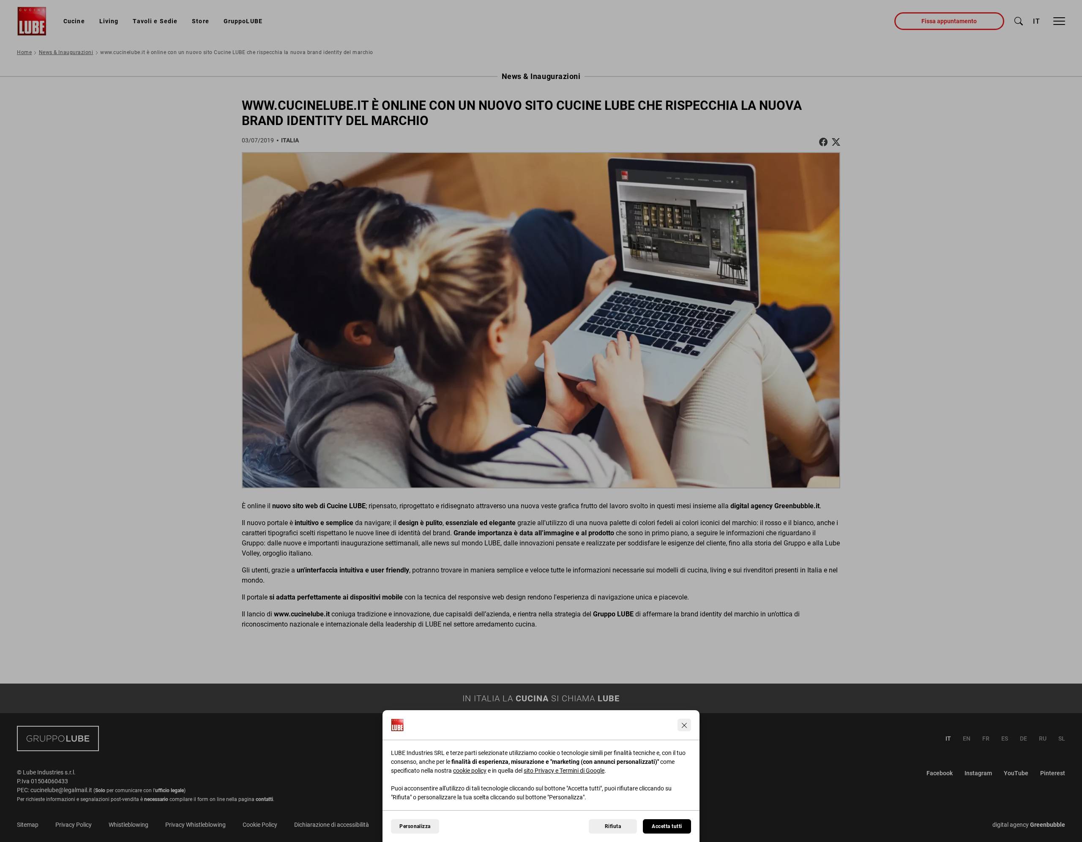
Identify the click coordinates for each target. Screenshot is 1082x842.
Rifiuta (613, 826)
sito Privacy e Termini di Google (564, 770)
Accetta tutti (667, 826)
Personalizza (415, 826)
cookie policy (469, 770)
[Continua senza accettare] (684, 725)
